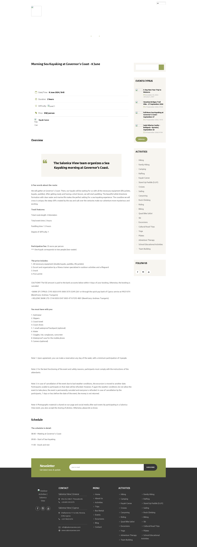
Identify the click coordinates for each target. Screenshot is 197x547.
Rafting (142, 174)
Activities (79, 11)
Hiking (141, 160)
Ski (140, 218)
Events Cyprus (106, 36)
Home (53, 11)
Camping (142, 169)
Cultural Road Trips (147, 227)
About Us (65, 11)
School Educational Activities (151, 244)
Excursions (132, 11)
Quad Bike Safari (145, 213)
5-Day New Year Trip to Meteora (152, 91)
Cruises (142, 187)
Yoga (141, 231)
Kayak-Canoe (44, 120)
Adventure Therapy (146, 240)
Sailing (141, 191)
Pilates (141, 236)
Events (118, 11)
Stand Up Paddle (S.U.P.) (148, 182)
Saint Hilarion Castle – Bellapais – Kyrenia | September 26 (151, 127)
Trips (92, 11)
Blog (144, 11)
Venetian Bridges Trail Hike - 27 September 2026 (153, 103)
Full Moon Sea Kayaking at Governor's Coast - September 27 (153, 115)
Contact (154, 11)
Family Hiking (144, 165)
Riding (141, 204)
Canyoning (143, 196)
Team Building (144, 249)
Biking (141, 209)
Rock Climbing (144, 200)
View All (141, 139)
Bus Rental (105, 11)
